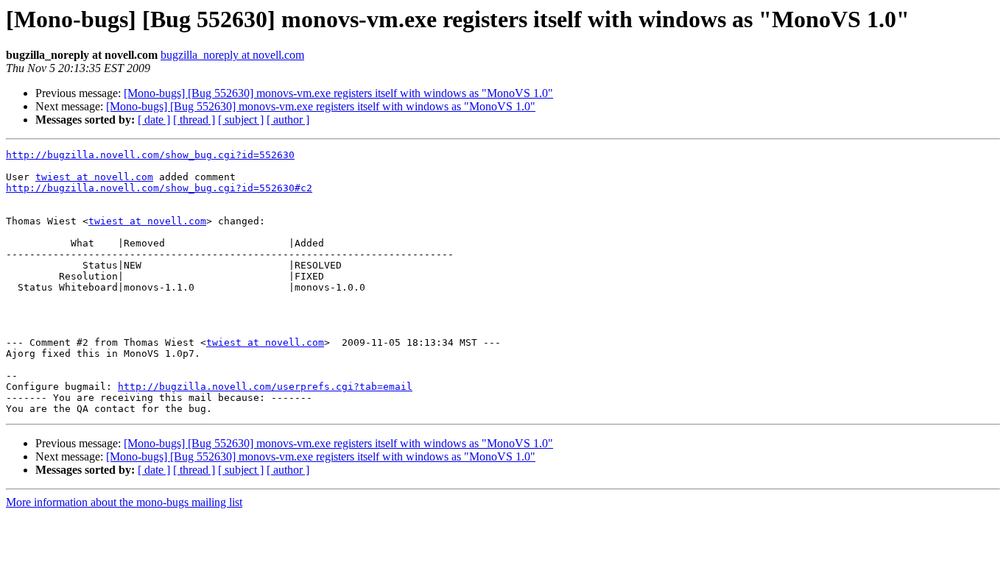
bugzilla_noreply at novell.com (232, 55)
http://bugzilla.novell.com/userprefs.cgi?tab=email (265, 386)
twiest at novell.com (94, 176)
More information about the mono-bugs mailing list (124, 502)
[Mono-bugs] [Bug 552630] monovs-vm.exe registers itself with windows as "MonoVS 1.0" (338, 93)
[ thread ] (194, 119)
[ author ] (288, 119)
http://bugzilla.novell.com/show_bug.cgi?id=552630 (150, 154)
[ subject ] (241, 119)
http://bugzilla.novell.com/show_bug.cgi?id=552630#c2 (159, 187)
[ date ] (154, 119)
